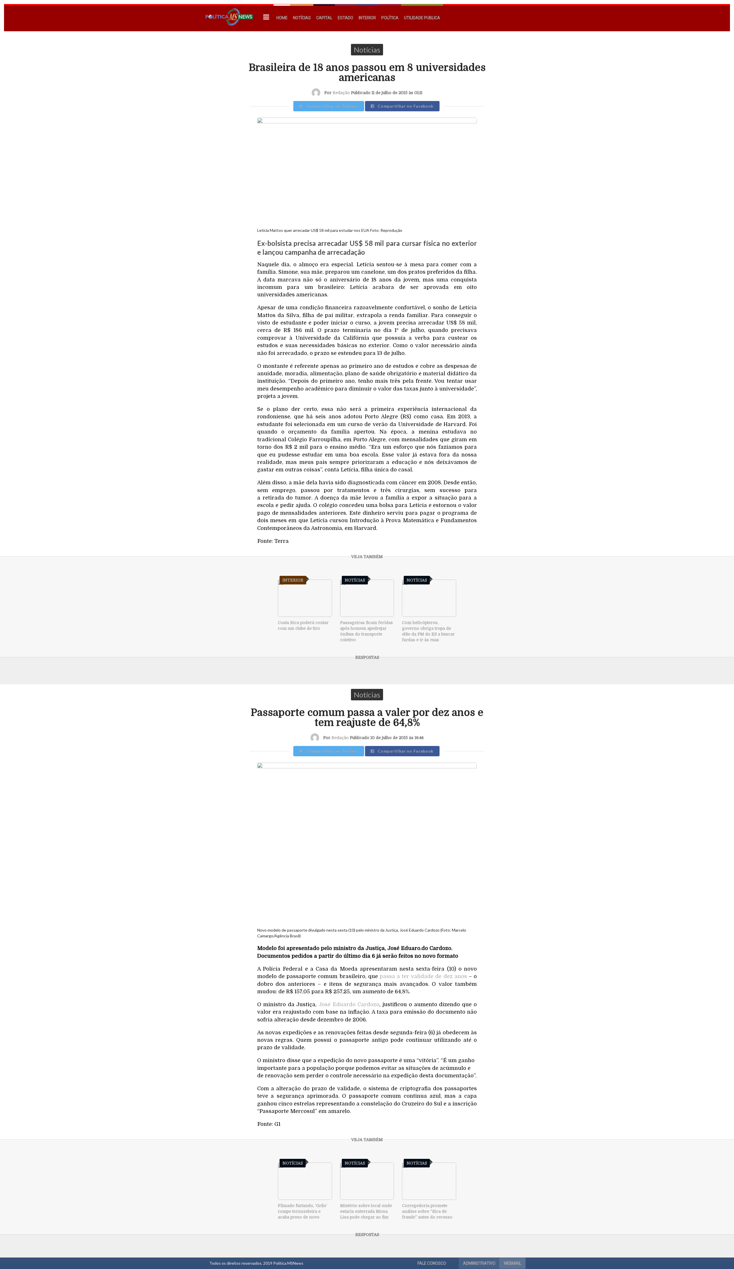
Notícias (302, 17)
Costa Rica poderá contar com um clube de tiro (303, 625)
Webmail (512, 1263)
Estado (345, 17)
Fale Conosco (431, 1263)
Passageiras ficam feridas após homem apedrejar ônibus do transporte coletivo (366, 631)
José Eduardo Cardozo (349, 1004)
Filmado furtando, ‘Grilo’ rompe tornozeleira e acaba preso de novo (302, 1211)
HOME (282, 17)
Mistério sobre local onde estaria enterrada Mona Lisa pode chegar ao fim (366, 1211)
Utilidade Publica (422, 17)
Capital (324, 17)
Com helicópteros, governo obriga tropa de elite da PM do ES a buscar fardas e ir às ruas (428, 631)
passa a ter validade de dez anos (423, 976)
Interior (367, 17)
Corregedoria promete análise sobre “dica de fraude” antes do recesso (427, 1211)
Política (390, 17)
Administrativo (479, 1263)
